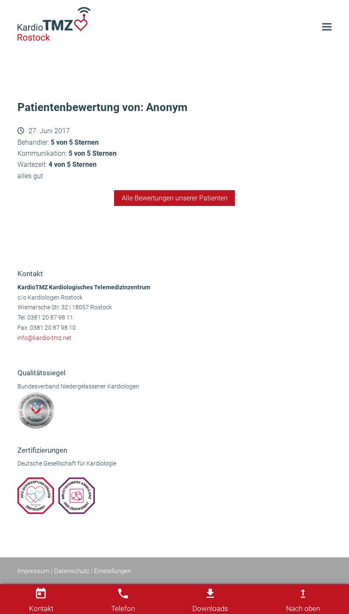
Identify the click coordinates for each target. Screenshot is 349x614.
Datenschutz (71, 571)
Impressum (33, 571)
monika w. (36, 238)
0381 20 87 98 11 (50, 317)
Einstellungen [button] (112, 571)
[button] (327, 27)
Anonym (312, 238)
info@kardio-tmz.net (44, 338)
